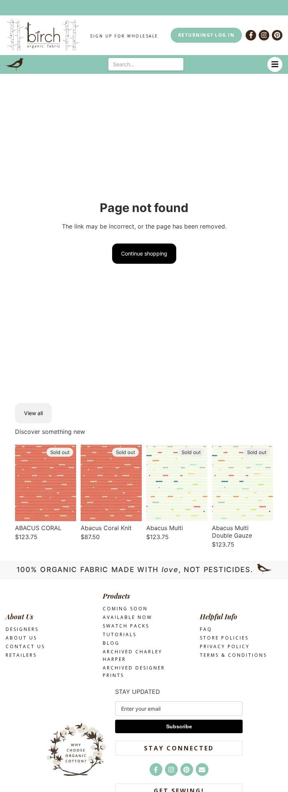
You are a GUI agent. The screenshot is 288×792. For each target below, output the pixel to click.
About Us (21, 638)
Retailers (21, 655)
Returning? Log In (206, 35)
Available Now (127, 617)
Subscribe (179, 726)
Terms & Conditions (233, 655)
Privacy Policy (225, 646)
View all (33, 413)
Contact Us (25, 646)
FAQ (206, 629)
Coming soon (125, 608)
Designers (22, 629)
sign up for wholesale (124, 36)
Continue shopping (144, 253)
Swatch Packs (126, 626)
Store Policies (224, 638)
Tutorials (119, 634)
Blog (111, 643)
